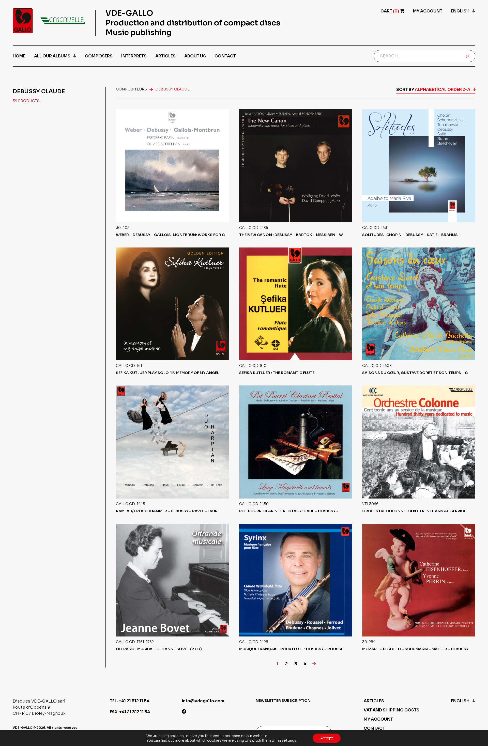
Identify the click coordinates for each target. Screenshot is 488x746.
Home (19, 56)
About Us (195, 56)
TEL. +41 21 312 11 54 (129, 701)
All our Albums (52, 56)
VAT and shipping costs (391, 710)
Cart (390, 11)
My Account (427, 11)
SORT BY (433, 89)
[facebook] (184, 712)
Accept (326, 738)
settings (289, 740)
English (460, 11)
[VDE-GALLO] (49, 20)
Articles (165, 56)
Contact (225, 56)
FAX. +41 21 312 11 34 (130, 711)
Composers (99, 56)
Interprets (134, 56)
